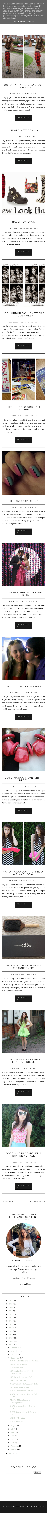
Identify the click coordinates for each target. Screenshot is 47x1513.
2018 (10, 1327)
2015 (10, 1338)
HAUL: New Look (23, 222)
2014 (10, 1341)
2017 (10, 1331)
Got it (31, 22)
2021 (10, 1317)
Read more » (23, 117)
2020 (10, 1321)
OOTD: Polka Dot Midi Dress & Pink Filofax (23, 873)
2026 (10, 1300)
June (12, 1432)
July (12, 1429)
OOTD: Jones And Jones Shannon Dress (23, 1060)
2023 (10, 1310)
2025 (10, 1304)
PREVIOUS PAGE (36, 1201)
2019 (10, 1324)
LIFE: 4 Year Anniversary (23, 686)
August (13, 1425)
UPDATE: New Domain (23, 130)
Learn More (19, 22)
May (12, 1436)
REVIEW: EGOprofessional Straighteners (23, 966)
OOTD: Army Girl (16, 1421)
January (14, 1449)
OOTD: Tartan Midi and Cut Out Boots (23, 86)
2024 (10, 1307)
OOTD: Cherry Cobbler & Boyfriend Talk (23, 1154)
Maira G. (40, 1507)
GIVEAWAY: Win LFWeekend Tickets (23, 593)
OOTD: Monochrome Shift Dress (23, 779)
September (15, 1358)
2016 (10, 1334)
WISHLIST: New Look (18, 1418)
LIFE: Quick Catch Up (23, 501)
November (15, 1351)
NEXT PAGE (8, 1201)
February (14, 1446)
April (12, 1439)
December (15, 1348)
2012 (10, 1453)
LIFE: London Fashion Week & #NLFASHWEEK (24, 314)
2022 (10, 1314)
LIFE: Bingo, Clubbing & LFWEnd (23, 408)
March (13, 1442)
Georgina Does (17, 1507)
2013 (10, 1345)
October (14, 1354)
